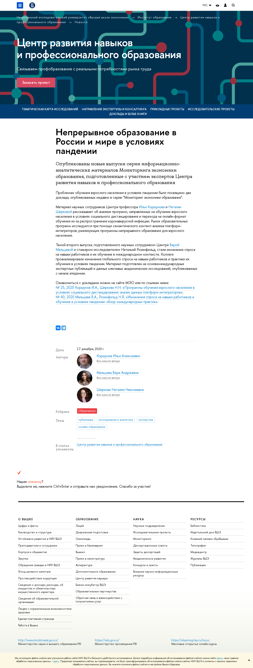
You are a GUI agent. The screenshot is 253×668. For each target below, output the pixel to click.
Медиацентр (199, 552)
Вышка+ (80, 552)
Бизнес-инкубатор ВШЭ (91, 585)
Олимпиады (83, 539)
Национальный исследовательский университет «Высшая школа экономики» (73, 17)
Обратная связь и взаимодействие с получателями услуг (99, 599)
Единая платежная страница (36, 619)
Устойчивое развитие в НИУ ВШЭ (40, 539)
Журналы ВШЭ (200, 558)
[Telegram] (63, 328)
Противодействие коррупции (37, 578)
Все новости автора (108, 361)
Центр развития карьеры (92, 578)
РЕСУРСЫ (198, 519)
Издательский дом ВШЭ (206, 532)
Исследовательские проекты (211, 109)
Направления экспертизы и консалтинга (114, 109)
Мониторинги (142, 539)
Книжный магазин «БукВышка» (209, 539)
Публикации (198, 565)
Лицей (80, 526)
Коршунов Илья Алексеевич (118, 355)
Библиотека (198, 526)
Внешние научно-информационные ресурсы (155, 573)
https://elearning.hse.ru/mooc (190, 640)
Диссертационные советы (150, 545)
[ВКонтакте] (58, 328)
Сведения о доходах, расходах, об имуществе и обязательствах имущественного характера (40, 588)
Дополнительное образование (96, 571)
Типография (198, 545)
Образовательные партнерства (96, 591)
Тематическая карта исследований (50, 109)
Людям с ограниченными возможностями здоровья (45, 610)
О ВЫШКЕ (25, 519)
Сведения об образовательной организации (38, 600)
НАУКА (138, 519)
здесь (220, 658)
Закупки (23, 558)
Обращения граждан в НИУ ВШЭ (39, 565)
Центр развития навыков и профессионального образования (119, 444)
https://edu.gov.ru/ (107, 640)
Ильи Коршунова (152, 206)
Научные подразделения (149, 526)
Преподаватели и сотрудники (37, 545)
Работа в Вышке (28, 625)
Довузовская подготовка (92, 532)
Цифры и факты (28, 526)
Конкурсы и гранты (145, 565)
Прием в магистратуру (90, 558)
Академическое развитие (149, 558)
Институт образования (155, 17)
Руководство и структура (34, 532)
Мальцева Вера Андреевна (117, 372)
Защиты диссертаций (146, 552)
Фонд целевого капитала (34, 571)
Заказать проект (36, 82)
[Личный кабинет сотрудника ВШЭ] (225, 5)
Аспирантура (84, 565)
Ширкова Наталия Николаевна (120, 389)
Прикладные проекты (167, 109)
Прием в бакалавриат (89, 545)
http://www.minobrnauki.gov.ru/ (38, 640)
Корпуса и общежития (32, 552)
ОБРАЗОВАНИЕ (87, 519)
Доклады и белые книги (128, 114)
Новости (81, 22)
